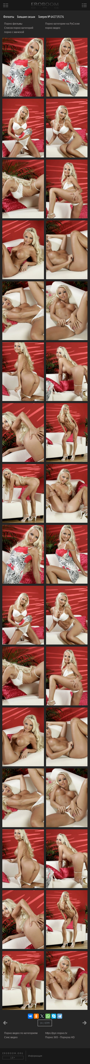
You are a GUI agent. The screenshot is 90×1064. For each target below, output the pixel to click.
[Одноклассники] (36, 1016)
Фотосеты (8, 17)
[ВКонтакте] (30, 1016)
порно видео (52, 27)
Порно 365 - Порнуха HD (60, 1037)
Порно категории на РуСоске (62, 23)
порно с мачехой (14, 32)
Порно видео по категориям (20, 1033)
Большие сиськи (26, 17)
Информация (35, 1056)
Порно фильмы (13, 23)
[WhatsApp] (47, 1016)
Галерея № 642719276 (51, 17)
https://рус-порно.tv (56, 1033)
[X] (42, 1016)
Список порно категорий (18, 27)
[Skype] (53, 1016)
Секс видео (11, 1037)
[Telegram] (59, 1016)
